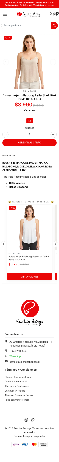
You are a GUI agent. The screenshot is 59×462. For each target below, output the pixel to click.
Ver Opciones (29, 276)
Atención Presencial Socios (19, 395)
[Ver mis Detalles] (50, 14)
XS (29, 120)
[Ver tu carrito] (55, 14)
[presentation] (6, 62)
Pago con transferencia (17, 400)
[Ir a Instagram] (26, 420)
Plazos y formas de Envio (18, 377)
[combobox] (29, 25)
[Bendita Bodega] (29, 14)
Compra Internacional (16, 381)
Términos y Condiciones (17, 386)
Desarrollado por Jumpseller (29, 436)
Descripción (8, 156)
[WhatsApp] (33, 420)
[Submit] (54, 25)
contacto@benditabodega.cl (24, 361)
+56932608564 (17, 351)
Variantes (29, 110)
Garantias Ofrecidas (15, 390)
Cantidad (29, 128)
